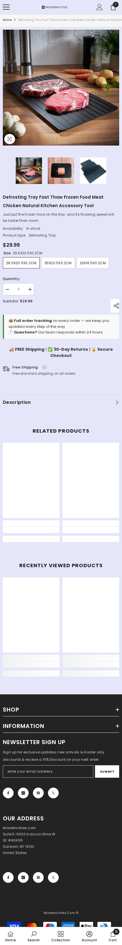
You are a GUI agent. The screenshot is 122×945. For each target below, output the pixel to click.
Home (7, 20)
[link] (31, 530)
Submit (107, 771)
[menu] (6, 7)
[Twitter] (53, 793)
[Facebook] (8, 793)
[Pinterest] (38, 793)
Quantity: (11, 278)
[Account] (99, 7)
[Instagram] (23, 793)
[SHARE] (115, 306)
